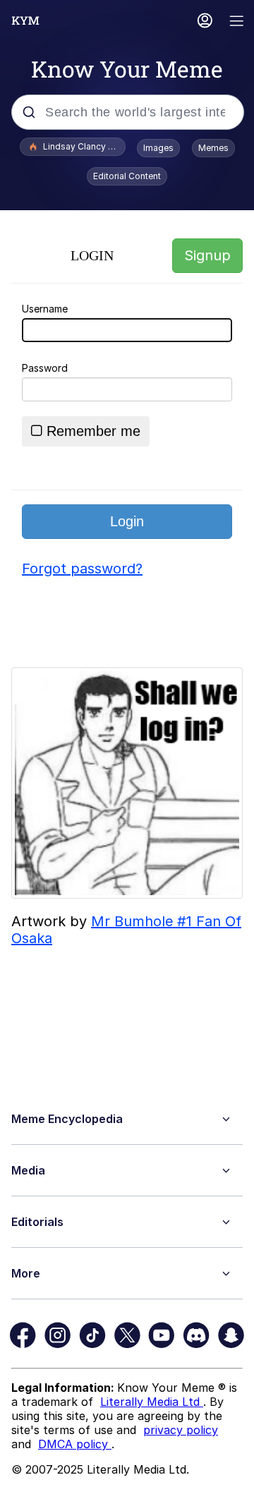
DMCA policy (74, 1444)
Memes (213, 147)
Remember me (93, 431)
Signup (207, 255)
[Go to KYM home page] (25, 20)
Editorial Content (127, 176)
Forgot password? (82, 568)
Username (45, 309)
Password (45, 368)
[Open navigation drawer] (237, 22)
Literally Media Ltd (151, 1402)
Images (158, 147)
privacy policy (180, 1430)
